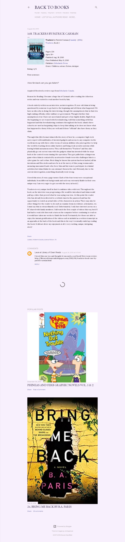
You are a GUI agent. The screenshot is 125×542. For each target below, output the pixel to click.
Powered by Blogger (64, 526)
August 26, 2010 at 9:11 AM (71, 252)
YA (56, 239)
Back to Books (52, 7)
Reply (37, 264)
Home (38, 17)
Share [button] (29, 236)
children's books (38, 239)
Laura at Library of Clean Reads (48, 252)
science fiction (49, 239)
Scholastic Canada (66, 91)
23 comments (38, 511)
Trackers (49, 43)
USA (80, 40)
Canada (72, 40)
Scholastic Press (61, 63)
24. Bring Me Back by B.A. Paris (49, 506)
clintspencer (69, 531)
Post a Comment (39, 389)
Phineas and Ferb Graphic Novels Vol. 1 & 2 (60, 385)
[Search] (96, 6)
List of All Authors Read (55, 17)
